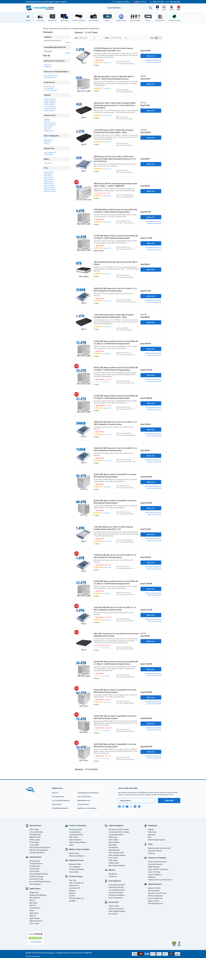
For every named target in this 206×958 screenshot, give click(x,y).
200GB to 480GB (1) (50, 101)
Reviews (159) (107, 196)
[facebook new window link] (119, 806)
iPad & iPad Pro (35, 908)
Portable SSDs (34, 869)
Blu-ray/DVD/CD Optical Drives (40, 881)
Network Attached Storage (39, 874)
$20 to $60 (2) (48, 174)
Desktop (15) (48, 65)
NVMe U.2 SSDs (35, 840)
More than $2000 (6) (50, 191)
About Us (55, 793)
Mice (149, 837)
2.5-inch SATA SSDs (36, 832)
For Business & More (122, 2)
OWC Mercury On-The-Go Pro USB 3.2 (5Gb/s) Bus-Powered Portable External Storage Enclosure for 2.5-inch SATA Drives (115, 159)
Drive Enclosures (35, 884)
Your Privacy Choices (33, 956)
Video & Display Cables (116, 853)
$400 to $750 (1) (49, 183)
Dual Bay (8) (47, 141)
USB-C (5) (47, 121)
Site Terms (74, 953)
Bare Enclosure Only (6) (51, 75)
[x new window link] (131, 807)
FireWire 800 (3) (48, 131)
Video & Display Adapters (77, 842)
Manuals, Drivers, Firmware (157, 893)
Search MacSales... (115, 8)
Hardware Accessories (116, 909)
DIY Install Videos (58, 797)
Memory (112, 870)
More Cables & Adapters (117, 865)
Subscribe (169, 800)
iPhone (32, 910)
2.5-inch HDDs (34, 845)
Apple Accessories (36, 921)
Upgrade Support (155, 884)
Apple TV (33, 916)
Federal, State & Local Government (160, 880)
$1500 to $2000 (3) (49, 189)
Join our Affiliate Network (61, 800)
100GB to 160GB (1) (50, 99)
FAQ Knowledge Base (155, 896)
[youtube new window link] (127, 806)
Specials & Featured (155, 851)
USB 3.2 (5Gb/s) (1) (49, 125)
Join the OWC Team (84, 797)
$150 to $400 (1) (49, 181)
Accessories (114, 902)
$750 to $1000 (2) (49, 185)
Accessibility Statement (60, 808)
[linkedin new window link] (135, 806)
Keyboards (151, 834)
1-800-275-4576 (158, 2)
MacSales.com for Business (87, 808)
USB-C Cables (113, 840)
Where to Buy (56, 804)
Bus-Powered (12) (49, 86)
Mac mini (33, 905)
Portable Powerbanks (76, 869)
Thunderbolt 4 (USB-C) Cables (119, 832)
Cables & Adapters (116, 826)
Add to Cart (151, 56)
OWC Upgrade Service (155, 903)
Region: (141, 2)
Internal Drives (35, 826)
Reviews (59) (106, 487)
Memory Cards (74, 853)
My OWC (72, 896)
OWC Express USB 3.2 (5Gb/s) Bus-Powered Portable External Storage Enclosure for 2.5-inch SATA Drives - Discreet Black (115, 105)
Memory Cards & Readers (79, 849)
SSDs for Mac (34, 829)
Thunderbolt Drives (36, 863)
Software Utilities (75, 898)
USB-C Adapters (114, 842)
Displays (151, 829)
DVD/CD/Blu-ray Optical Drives (40, 847)
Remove (67, 42)
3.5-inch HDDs (34, 842)
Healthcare (152, 877)
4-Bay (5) (46, 143)
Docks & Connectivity (77, 826)
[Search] (150, 8)
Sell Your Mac (34, 923)
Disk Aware (73, 885)
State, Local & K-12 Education (158, 869)
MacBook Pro (34, 892)
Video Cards (152, 832)
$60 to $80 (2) (48, 176)
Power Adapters (74, 867)
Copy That (72, 880)
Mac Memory (113, 874)
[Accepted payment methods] (155, 954)
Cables (71, 845)
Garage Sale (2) (48, 154)
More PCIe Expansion (116, 898)
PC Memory (113, 876)
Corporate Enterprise (155, 864)
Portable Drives (35, 866)
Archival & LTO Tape (36, 879)
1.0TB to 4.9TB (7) (49, 105)
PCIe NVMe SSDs (35, 834)
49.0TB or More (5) (49, 110)
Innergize (72, 890)
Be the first (106, 382)
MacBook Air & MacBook (38, 895)
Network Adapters (75, 840)
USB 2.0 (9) (47, 129)
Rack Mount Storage (37, 876)
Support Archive (153, 901)
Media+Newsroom (84, 800)
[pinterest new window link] (139, 806)
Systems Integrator (154, 874)
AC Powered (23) (49, 88)
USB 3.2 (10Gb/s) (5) (50, 123)
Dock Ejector (73, 888)
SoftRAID (72, 901)
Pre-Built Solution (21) (50, 77)
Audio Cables (113, 860)
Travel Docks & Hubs (76, 834)
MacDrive (72, 893)
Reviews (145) (107, 115)
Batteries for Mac (75, 864)
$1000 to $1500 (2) (49, 187)
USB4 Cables (113, 837)
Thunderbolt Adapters (116, 834)
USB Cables (113, 845)
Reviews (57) (106, 274)
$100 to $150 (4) (49, 179)
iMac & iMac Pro (35, 898)
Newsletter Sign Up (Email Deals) (159, 848)
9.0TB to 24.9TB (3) (49, 106)
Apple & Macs (35, 889)
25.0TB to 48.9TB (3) (50, 108)
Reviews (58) (106, 88)
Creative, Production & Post (157, 862)
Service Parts (113, 914)
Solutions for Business (157, 858)
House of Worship (154, 872)
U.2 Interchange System (117, 890)
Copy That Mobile (75, 883)
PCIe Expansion (115, 881)
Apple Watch (34, 913)
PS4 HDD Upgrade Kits (37, 853)
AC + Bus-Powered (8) (50, 90)
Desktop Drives (35, 861)
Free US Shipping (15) (50, 152)
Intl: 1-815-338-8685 (173, 2)
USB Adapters (113, 847)
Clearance (151, 853)
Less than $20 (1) (49, 172)
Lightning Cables (114, 850)
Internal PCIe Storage (116, 892)
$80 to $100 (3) (48, 178)
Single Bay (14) (48, 140)
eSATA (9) (47, 119)
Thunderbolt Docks (75, 829)
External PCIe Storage (116, 887)
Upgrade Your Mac (154, 888)
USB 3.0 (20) (47, 127)
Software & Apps (76, 876)
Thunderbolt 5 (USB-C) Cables (119, 829)
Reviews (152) (107, 62)
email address (125, 801)
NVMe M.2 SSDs (35, 837)
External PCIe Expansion (117, 885)
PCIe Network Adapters (117, 895)
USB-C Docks (73, 837)
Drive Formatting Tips (155, 898)
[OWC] (40, 8)
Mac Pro (32, 900)
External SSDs (34, 871)
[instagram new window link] (123, 806)
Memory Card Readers (77, 856)
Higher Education (154, 867)
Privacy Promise (83, 804)
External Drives (36, 857)
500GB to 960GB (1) (50, 103)
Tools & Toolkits (114, 906)
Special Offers (100, 60)
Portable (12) (48, 67)
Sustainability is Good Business (88, 793)
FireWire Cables (114, 863)
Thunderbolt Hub (75, 832)
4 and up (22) (48, 163)
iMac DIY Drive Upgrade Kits (39, 850)
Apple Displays (35, 918)
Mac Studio (33, 903)
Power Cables (74, 872)
